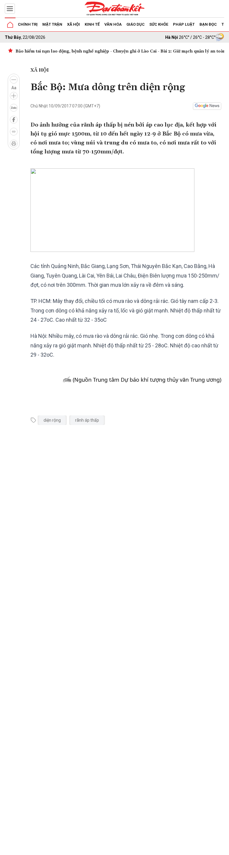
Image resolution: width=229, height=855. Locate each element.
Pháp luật (184, 24)
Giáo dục (135, 24)
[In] (13, 143)
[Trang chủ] (10, 25)
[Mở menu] (10, 9)
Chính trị (28, 24)
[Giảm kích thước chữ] (14, 80)
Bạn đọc (208, 24)
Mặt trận (52, 24)
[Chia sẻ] (224, 847)
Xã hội (73, 24)
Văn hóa (113, 24)
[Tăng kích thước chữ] (14, 96)
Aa (13, 87)
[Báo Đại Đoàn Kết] (114, 8)
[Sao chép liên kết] (14, 131)
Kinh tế (92, 24)
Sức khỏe (158, 24)
